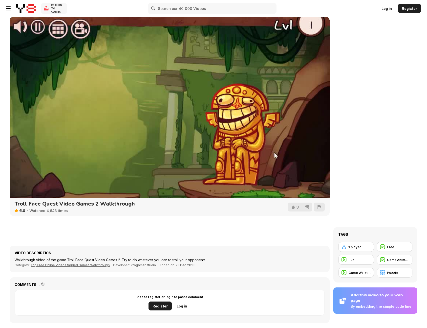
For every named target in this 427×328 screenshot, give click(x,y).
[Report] (319, 207)
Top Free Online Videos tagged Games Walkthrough (70, 265)
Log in (387, 8)
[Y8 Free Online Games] (26, 8)
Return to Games (56, 8)
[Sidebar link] (8, 8)
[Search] (153, 8)
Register (409, 8)
